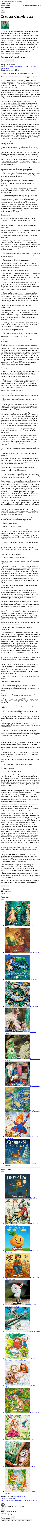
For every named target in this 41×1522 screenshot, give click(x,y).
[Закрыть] (3, 11)
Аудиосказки (5, 5)
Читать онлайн (8, 61)
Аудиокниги (30, 5)
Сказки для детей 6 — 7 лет (18, 66)
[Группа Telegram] (3, 1506)
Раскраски (17, 5)
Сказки (12, 5)
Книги (36, 5)
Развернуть (5, 886)
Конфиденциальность (24, 1500)
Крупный (17, 1520)
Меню (3, 3)
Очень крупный (26, 1520)
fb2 (5, 893)
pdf (7, 893)
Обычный (10, 1520)
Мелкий (4, 1520)
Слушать (6, 889)
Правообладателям (10, 1500)
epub (2, 893)
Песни (23, 5)
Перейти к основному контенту (11, 1)
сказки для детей (20, 1496)
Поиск (8, 3)
